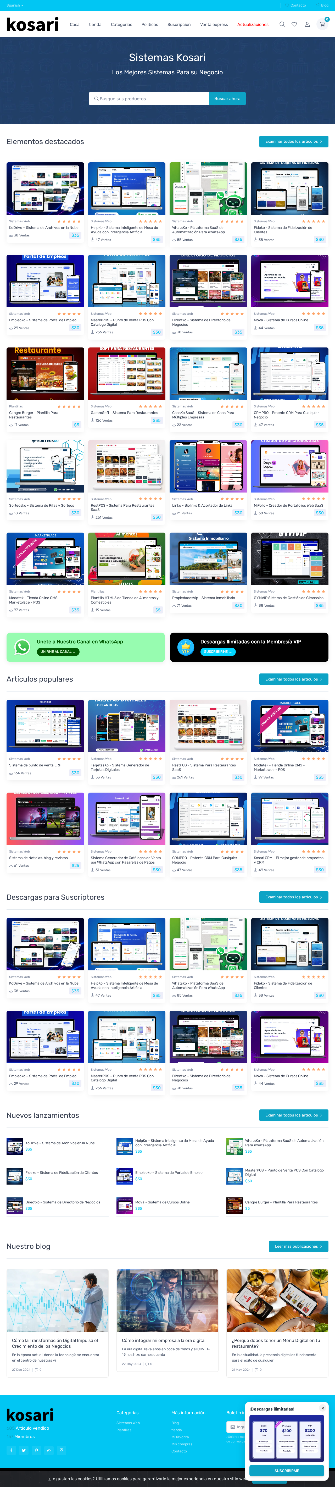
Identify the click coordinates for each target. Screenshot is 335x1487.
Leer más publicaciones (296, 1246)
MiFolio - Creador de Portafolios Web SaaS (288, 505)
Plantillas (16, 406)
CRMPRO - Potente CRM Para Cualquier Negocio (286, 415)
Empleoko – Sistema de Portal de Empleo (42, 320)
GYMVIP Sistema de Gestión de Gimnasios (288, 598)
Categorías (121, 24)
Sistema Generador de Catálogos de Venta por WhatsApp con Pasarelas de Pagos (126, 860)
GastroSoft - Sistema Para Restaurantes (124, 413)
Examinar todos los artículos (291, 141)
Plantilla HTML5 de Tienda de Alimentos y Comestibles (125, 600)
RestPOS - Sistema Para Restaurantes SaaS (122, 507)
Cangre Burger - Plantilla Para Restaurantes (33, 415)
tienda (95, 24)
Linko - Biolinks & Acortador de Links (202, 505)
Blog (324, 5)
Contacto (298, 5)
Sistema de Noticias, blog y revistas (38, 858)
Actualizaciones (253, 24)
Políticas (150, 24)
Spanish (13, 5)
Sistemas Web (19, 221)
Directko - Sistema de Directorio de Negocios (201, 322)
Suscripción (179, 24)
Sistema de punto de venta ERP (35, 765)
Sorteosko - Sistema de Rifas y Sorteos (41, 505)
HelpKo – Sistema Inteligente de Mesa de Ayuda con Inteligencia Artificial (124, 229)
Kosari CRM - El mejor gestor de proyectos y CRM (288, 860)
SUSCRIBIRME (287, 1470)
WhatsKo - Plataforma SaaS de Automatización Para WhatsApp (198, 229)
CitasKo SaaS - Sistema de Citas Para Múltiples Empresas (203, 415)
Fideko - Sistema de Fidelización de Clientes (283, 229)
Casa (75, 24)
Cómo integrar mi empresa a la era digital (163, 1340)
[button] (282, 24)
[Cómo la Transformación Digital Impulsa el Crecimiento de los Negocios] (57, 1300)
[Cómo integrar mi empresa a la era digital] (167, 1300)
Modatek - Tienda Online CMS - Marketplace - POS (34, 600)
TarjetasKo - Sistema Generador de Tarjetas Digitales (120, 767)
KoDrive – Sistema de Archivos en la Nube (44, 227)
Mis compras (181, 1444)
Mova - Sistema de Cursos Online (281, 320)
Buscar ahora (227, 98)
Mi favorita (180, 1437)
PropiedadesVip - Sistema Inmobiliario (203, 598)
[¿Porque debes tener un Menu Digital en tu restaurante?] (277, 1300)
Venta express (214, 24)
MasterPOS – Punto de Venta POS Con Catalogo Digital (122, 322)
